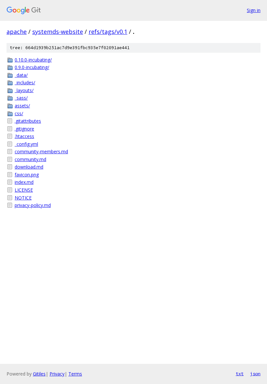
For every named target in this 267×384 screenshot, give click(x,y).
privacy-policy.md (33, 205)
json (255, 374)
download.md (29, 167)
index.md (24, 182)
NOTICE (23, 198)
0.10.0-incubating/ (33, 60)
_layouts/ (24, 90)
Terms (75, 374)
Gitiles (39, 374)
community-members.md (41, 151)
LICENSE (24, 190)
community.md (30, 159)
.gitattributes (28, 121)
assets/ (22, 106)
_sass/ (21, 98)
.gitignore (24, 129)
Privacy (56, 374)
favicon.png (27, 174)
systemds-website (57, 31)
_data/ (21, 75)
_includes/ (25, 82)
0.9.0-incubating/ (32, 67)
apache (17, 31)
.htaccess (24, 136)
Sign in (253, 10)
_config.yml (26, 144)
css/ (19, 113)
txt (240, 374)
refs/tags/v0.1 (108, 31)
